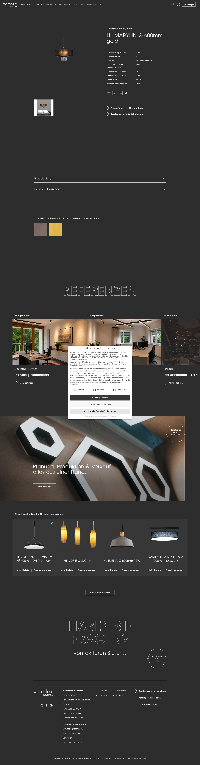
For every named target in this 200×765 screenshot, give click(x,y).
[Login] (179, 4)
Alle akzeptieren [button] (100, 398)
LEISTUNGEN (63, 4)
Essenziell (80, 390)
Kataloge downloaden (150, 698)
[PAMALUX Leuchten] (10, 4)
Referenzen (121, 691)
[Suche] (173, 4)
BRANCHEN (50, 4)
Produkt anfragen (43, 570)
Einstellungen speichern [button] (100, 405)
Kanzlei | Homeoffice (32, 375)
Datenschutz (119, 759)
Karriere (119, 695)
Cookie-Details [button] (88, 416)
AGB (129, 759)
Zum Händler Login (148, 704)
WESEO (145, 759)
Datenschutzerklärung (118, 380)
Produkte (103, 691)
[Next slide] (180, 341)
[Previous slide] (20, 341)
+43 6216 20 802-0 (72, 709)
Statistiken (100, 390)
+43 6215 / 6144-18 (73, 743)
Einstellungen (104, 382)
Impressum (107, 759)
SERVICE (90, 4)
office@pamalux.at (74, 718)
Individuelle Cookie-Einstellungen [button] (100, 411)
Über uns (103, 695)
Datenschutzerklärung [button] (101, 416)
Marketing (121, 390)
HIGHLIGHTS (25, 4)
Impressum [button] (113, 416)
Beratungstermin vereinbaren (153, 691)
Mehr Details (23, 570)
